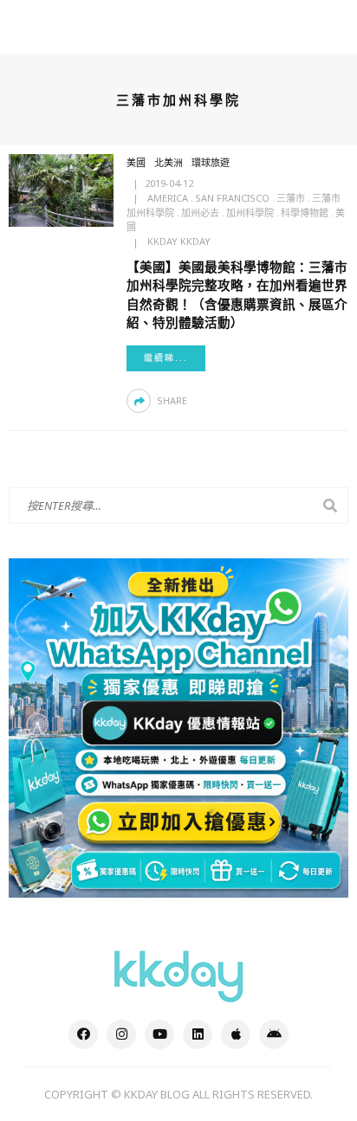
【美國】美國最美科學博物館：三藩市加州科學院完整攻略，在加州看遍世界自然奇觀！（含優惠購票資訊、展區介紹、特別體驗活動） (237, 294)
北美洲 (168, 162)
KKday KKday (179, 241)
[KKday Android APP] (274, 1034)
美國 (136, 162)
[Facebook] (83, 1034)
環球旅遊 (210, 162)
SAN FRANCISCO (232, 197)
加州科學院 (250, 212)
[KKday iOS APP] (235, 1034)
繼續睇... (166, 358)
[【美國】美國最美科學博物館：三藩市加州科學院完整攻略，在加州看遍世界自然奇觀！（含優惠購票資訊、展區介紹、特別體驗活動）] (61, 188)
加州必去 (200, 212)
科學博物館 (304, 212)
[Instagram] (121, 1034)
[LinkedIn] (197, 1034)
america (167, 197)
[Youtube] (159, 1034)
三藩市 (290, 197)
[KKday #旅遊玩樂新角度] (178, 974)
